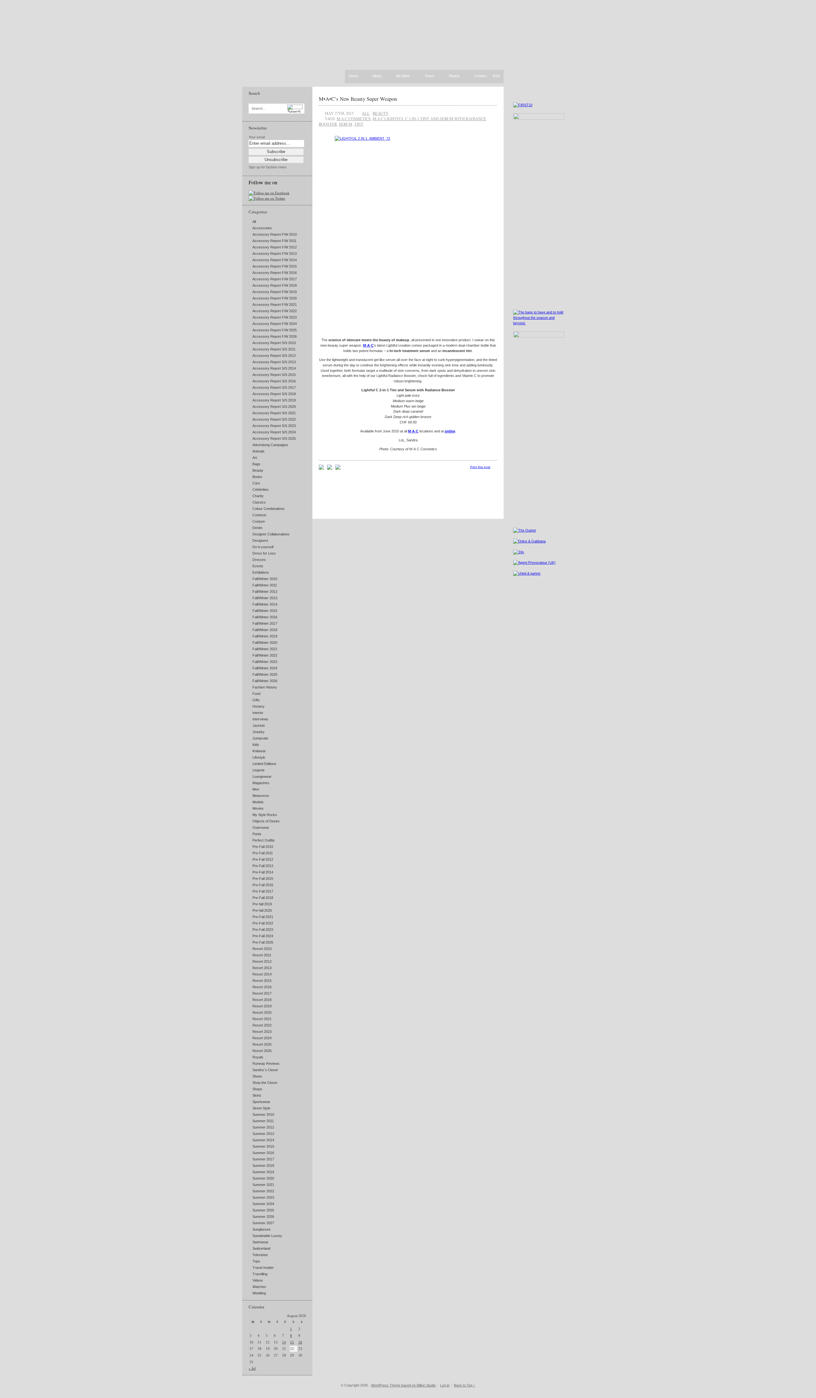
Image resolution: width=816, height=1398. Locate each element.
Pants (256, 834)
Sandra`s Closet (265, 1070)
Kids (255, 745)
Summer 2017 (263, 1159)
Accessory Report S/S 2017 (274, 387)
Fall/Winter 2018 (264, 630)
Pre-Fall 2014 (262, 872)
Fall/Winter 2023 (264, 662)
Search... (258, 108)
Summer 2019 (263, 1172)
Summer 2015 (263, 1146)
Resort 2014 (262, 974)
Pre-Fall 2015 (262, 878)
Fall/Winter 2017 (264, 623)
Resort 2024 (262, 1038)
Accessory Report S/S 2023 (274, 426)
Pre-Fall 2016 (262, 885)
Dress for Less (264, 553)
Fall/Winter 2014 (264, 604)
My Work (403, 76)
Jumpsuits (260, 738)
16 (300, 1342)
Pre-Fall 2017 (262, 891)
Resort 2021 (262, 1019)
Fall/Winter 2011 (264, 585)
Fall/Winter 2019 (264, 636)
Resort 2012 (262, 961)
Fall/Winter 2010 (264, 579)
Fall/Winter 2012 (264, 591)
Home (353, 76)
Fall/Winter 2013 (264, 598)
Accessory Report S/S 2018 (274, 394)
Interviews (260, 719)
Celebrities (260, 489)
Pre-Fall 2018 (262, 898)
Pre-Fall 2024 (262, 936)
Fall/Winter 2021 (264, 649)
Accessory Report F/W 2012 (274, 247)
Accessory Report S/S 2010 (274, 343)
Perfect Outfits (263, 840)
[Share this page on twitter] (337, 468)
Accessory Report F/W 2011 (274, 241)
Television (260, 1255)
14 (284, 1342)
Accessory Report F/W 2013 (274, 253)
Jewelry (258, 732)
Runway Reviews (266, 1063)
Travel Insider (263, 1267)
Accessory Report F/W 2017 (274, 279)
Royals (257, 1057)
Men (255, 789)
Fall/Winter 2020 (264, 642)
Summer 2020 (263, 1178)
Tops (256, 1261)
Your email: (257, 137)
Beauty (257, 470)
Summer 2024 (263, 1204)
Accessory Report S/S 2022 (274, 419)
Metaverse (260, 796)
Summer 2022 (263, 1191)
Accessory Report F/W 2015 (274, 266)
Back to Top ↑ (464, 1385)
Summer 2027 (263, 1223)
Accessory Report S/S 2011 (273, 349)
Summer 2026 (263, 1216)
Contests (259, 515)
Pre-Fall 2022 (262, 923)
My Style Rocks (264, 815)
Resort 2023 (262, 1032)
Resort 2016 (262, 987)
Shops (257, 1089)
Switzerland (261, 1248)
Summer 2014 (263, 1140)
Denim (257, 528)
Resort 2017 (262, 993)
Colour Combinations (268, 509)
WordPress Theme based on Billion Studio (403, 1385)
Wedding (259, 1293)
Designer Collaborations (270, 534)
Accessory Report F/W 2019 (274, 292)
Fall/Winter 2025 (264, 674)
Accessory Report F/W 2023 (274, 317)
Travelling (259, 1274)
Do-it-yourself (262, 547)
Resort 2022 (262, 1025)
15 (292, 1342)
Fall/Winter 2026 (264, 681)
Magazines (260, 783)
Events (257, 566)
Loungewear (262, 776)
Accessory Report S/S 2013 (274, 362)
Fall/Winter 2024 (264, 668)
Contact (480, 76)
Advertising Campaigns (270, 445)
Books (257, 477)
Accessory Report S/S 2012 (274, 355)
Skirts (256, 1095)
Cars (256, 483)
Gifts (256, 700)
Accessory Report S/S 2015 (274, 375)
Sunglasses (261, 1229)
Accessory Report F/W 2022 (274, 311)
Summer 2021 (263, 1185)
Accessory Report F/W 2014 (274, 260)
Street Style (261, 1108)
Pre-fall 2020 (262, 910)
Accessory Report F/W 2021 (274, 304)
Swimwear (260, 1242)
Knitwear (259, 751)
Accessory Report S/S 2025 (274, 438)
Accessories (262, 228)
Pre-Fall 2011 (262, 853)
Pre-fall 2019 (262, 904)
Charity (258, 496)
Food (256, 693)
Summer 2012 (263, 1127)
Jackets (258, 725)
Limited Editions (264, 764)
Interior (257, 713)
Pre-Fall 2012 (262, 859)
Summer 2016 (263, 1153)
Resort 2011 (261, 955)
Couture (258, 521)
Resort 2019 (262, 1006)
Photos (454, 76)
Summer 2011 (263, 1121)
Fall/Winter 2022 (264, 655)
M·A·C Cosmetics (354, 118)
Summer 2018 (263, 1165)
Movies (258, 808)
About (377, 76)
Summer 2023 (263, 1197)
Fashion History (264, 687)
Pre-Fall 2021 (262, 917)
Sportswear (261, 1102)
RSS (496, 76)
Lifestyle (258, 757)
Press (429, 76)
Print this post (480, 467)
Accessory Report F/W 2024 (274, 324)
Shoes (257, 1076)
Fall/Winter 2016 (264, 617)
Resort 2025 (262, 1044)
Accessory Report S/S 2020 (274, 406)
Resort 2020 (262, 1012)
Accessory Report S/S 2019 (274, 400)
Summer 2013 (263, 1134)
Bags (256, 464)
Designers (260, 540)
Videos (257, 1280)
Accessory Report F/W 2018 (274, 285)
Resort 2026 (262, 1051)
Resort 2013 (262, 968)
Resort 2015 (262, 980)
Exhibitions (260, 572)
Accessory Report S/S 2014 (274, 368)
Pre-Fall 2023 (262, 929)
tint (358, 124)
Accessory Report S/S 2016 (274, 381)
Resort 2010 (262, 949)
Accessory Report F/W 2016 (274, 273)
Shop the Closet (264, 1083)
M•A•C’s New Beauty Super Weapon (358, 98)
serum (345, 124)
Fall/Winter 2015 (264, 611)
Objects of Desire (266, 821)
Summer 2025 (263, 1210)
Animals (258, 451)
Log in (444, 1385)
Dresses (259, 560)
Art (254, 458)
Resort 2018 (262, 1000)
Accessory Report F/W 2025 (274, 330)
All (254, 222)
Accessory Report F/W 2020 (274, 298)
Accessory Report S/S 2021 (274, 413)
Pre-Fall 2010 (262, 847)
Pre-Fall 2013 (262, 866)
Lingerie (258, 770)
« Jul (252, 1368)
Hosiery (258, 706)
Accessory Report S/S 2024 (274, 432)
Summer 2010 (263, 1114)
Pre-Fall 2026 (262, 942)
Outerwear (260, 827)
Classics (259, 502)
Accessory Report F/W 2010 (274, 234)
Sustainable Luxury (267, 1236)
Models (258, 802)
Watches (259, 1287)
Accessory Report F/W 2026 (274, 336)
